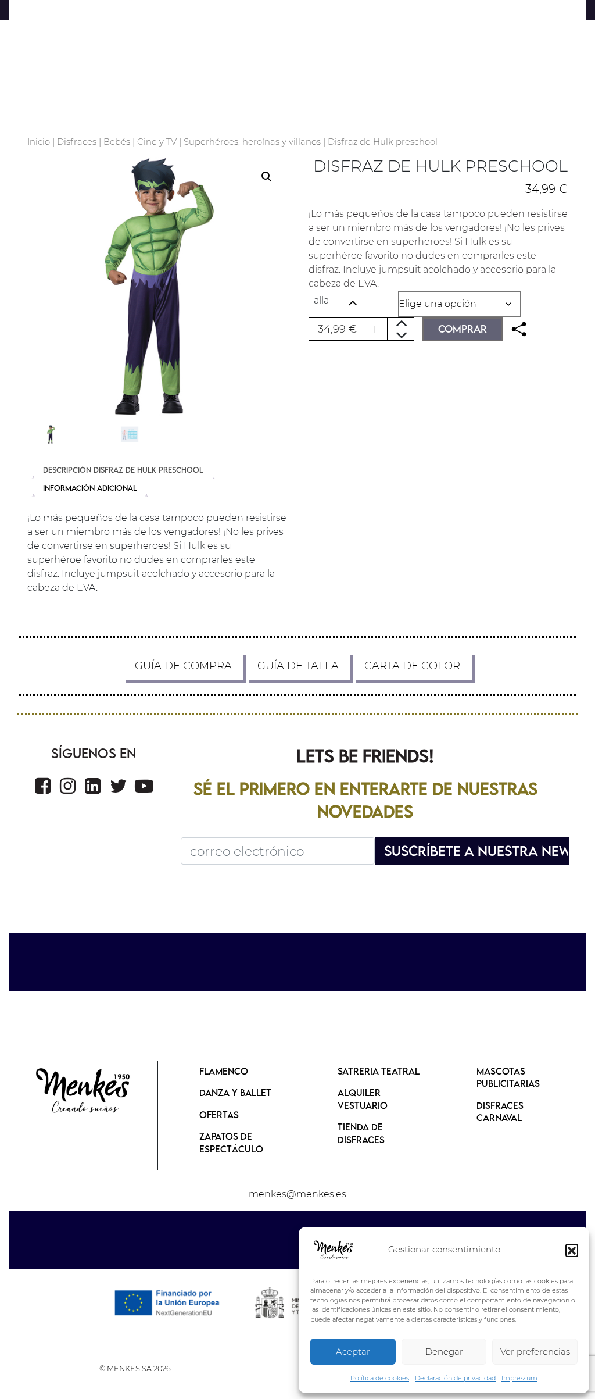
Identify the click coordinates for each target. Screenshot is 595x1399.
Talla (319, 300)
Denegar (444, 1351)
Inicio (38, 142)
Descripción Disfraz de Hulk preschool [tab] (123, 469)
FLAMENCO (223, 1071)
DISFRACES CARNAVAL (500, 1112)
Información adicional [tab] (90, 487)
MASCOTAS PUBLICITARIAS (508, 1077)
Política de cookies (379, 1378)
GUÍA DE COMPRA (183, 665)
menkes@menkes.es (297, 1194)
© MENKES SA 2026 (135, 1368)
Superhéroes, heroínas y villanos (252, 142)
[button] (572, 1250)
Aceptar (353, 1351)
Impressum (519, 1378)
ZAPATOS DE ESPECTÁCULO (231, 1142)
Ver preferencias (535, 1351)
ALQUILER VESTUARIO (363, 1099)
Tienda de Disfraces (361, 1133)
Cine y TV (157, 142)
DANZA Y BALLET (235, 1092)
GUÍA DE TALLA (298, 665)
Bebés (116, 142)
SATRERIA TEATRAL (379, 1071)
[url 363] (118, 786)
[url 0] (333, 1250)
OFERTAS (219, 1114)
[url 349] (518, 329)
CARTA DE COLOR (412, 665)
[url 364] (144, 786)
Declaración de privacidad (455, 1378)
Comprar (462, 329)
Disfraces (76, 142)
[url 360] (43, 786)
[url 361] (68, 786)
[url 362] (93, 786)
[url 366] (83, 1092)
